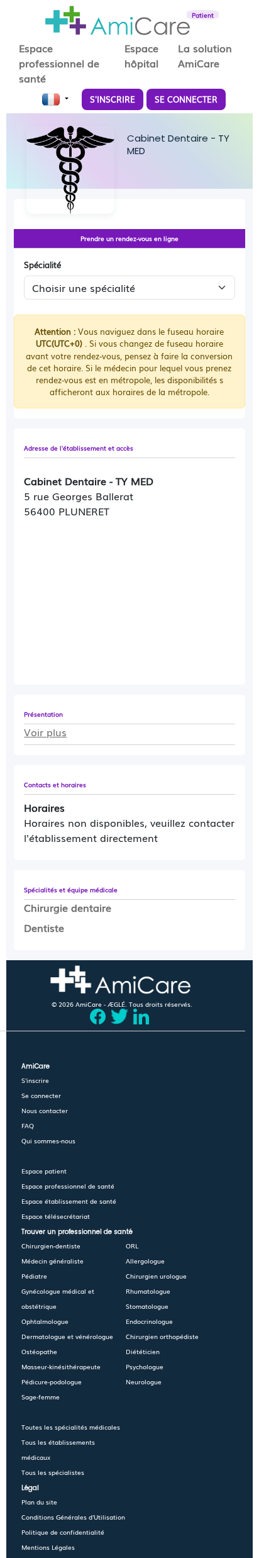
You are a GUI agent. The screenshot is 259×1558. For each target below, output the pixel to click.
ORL (132, 1245)
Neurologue (144, 1381)
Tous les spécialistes (52, 1472)
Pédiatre (34, 1276)
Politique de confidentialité (62, 1532)
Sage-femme (40, 1396)
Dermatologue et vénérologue (67, 1336)
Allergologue (145, 1260)
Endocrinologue (149, 1321)
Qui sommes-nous (48, 1140)
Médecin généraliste (52, 1260)
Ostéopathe (39, 1351)
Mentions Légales (48, 1547)
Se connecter (41, 1095)
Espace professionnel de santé (67, 1186)
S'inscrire (35, 1080)
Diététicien (143, 1351)
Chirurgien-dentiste (50, 1245)
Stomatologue (147, 1306)
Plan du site (39, 1501)
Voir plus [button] (45, 731)
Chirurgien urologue (156, 1276)
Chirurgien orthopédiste (162, 1336)
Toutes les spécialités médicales (70, 1427)
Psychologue (144, 1366)
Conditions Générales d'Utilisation (73, 1517)
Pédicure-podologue (51, 1381)
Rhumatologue (148, 1291)
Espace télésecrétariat (55, 1216)
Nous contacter (44, 1110)
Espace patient (44, 1170)
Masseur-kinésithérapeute (61, 1366)
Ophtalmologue (45, 1321)
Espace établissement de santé (68, 1201)
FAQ (27, 1125)
